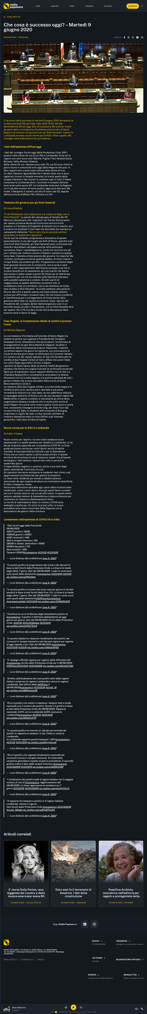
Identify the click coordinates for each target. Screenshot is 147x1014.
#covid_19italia (14, 810)
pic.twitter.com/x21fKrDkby (21, 577)
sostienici (132, 6)
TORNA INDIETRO (13, 17)
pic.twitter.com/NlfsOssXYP (21, 718)
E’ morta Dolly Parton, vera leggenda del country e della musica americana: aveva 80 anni (26, 893)
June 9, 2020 (49, 558)
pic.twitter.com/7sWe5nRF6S (43, 647)
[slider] (56, 1012)
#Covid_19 (50, 687)
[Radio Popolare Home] (13, 6)
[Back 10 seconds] (65, 1007)
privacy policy (10, 960)
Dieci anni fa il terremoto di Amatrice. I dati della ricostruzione (73, 893)
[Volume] (136, 1008)
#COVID (42, 552)
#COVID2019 (35, 666)
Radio (38, 6)
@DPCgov (41, 598)
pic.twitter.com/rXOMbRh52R (54, 601)
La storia (108, 6)
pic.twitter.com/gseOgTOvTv (54, 788)
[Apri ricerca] (142, 6)
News (72, 6)
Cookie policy (27, 960)
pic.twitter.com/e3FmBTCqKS (39, 810)
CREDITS (40, 960)
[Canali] (142, 1008)
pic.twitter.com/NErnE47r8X (58, 666)
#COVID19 (52, 552)
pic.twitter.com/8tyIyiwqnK (41, 742)
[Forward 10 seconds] (81, 1007)
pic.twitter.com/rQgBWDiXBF (48, 767)
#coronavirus (30, 552)
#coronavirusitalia (16, 601)
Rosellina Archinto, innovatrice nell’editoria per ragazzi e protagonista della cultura (121, 893)
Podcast (55, 6)
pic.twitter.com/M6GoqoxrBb (21, 690)
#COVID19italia (31, 623)
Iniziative (89, 6)
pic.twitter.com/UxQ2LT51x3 (21, 626)
